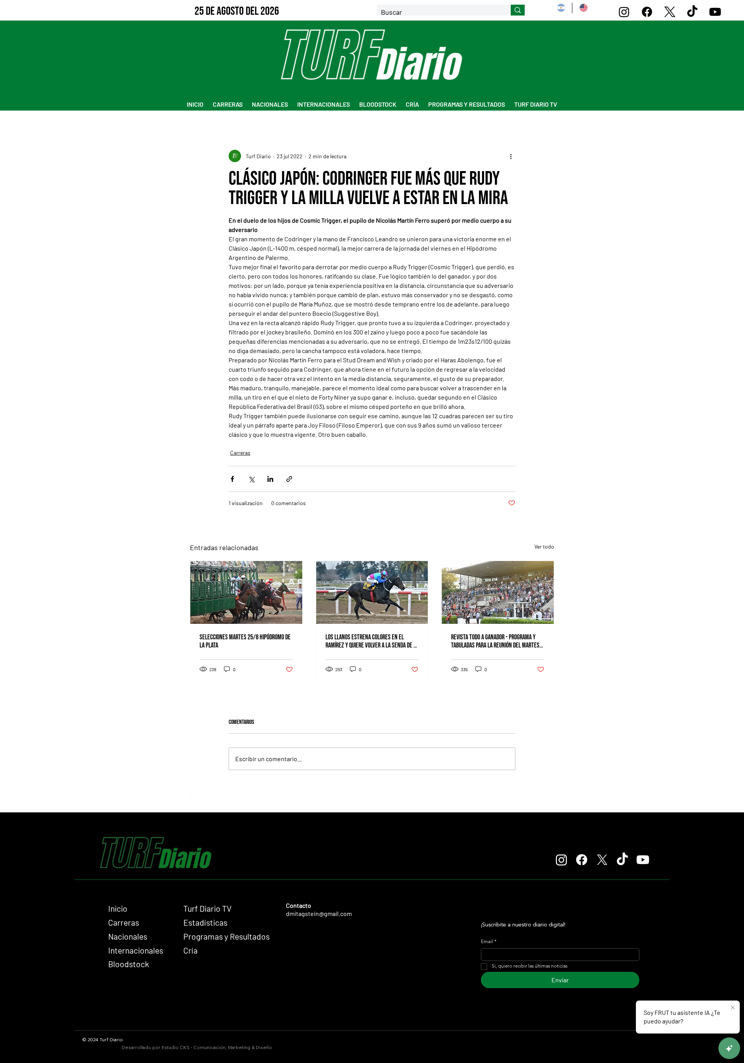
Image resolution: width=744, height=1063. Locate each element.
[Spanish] (561, 8)
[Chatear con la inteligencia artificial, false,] (729, 1048)
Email (488, 942)
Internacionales (135, 950)
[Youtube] (715, 12)
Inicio (117, 908)
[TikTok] (692, 12)
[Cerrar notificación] (733, 1007)
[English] (583, 8)
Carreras (240, 452)
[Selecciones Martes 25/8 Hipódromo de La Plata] (246, 592)
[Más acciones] (510, 156)
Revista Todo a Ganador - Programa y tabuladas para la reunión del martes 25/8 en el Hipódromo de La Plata (495, 641)
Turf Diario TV (207, 908)
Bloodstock (128, 964)
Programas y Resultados (226, 936)
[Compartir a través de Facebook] (232, 479)
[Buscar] (518, 10)
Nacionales (127, 936)
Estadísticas (205, 922)
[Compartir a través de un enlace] (289, 479)
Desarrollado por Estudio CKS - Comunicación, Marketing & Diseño (197, 1047)
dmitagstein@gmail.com (319, 913)
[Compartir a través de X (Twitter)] (251, 479)
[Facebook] (647, 12)
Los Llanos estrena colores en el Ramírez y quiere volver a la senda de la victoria (372, 641)
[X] (670, 12)
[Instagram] (624, 12)
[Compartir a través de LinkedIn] (270, 479)
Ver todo (544, 546)
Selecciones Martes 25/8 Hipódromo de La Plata (245, 641)
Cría (190, 950)
